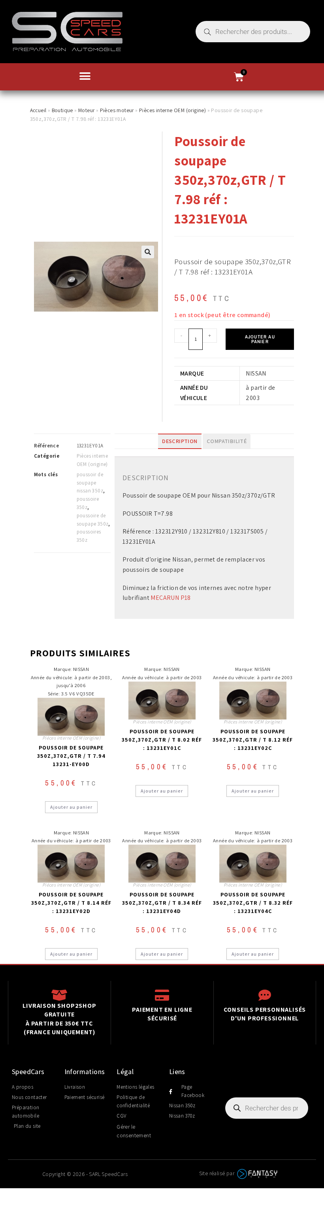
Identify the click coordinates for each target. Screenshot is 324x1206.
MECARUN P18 (170, 598)
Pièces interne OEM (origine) (172, 110)
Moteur (86, 110)
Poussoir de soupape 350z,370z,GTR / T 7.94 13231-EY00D (71, 756)
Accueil (38, 110)
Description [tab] (179, 441)
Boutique (62, 110)
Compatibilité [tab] (227, 441)
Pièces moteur (117, 110)
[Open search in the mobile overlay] (253, 31)
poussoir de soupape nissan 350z (90, 482)
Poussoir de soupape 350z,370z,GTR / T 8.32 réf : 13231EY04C (253, 903)
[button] (85, 76)
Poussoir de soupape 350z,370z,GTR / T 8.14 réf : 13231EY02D (71, 903)
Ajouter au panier (260, 339)
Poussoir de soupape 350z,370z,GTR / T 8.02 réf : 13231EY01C (162, 739)
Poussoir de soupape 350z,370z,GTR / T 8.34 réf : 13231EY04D (162, 903)
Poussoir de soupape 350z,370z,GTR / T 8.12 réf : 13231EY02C (253, 739)
